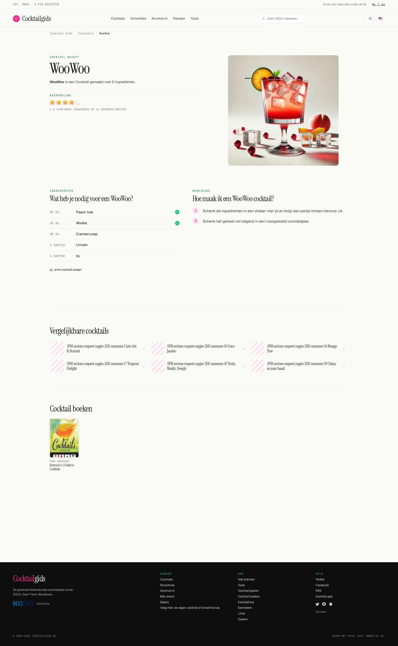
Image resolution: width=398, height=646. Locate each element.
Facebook (322, 585)
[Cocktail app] (331, 604)
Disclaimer (43, 603)
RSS (318, 591)
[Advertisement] (270, 260)
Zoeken (243, 619)
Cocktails (118, 18)
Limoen (82, 245)
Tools (195, 18)
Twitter (320, 579)
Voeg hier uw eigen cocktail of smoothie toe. (190, 608)
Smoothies (138, 18)
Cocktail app (324, 596)
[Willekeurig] (369, 18)
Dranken (179, 18)
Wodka (81, 223)
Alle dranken (246, 579)
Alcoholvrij (159, 18)
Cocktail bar (246, 602)
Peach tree (84, 212)
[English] (380, 18)
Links (241, 613)
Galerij (164, 602)
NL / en (378, 4)
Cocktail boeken (249, 596)
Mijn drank (167, 596)
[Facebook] (324, 604)
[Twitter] (317, 604)
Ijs (78, 256)
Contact (321, 612)
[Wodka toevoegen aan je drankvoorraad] (177, 223)
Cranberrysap (87, 234)
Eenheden (245, 608)
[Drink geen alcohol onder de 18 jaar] (23, 603)
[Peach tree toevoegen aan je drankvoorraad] (177, 212)
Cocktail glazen (248, 591)
